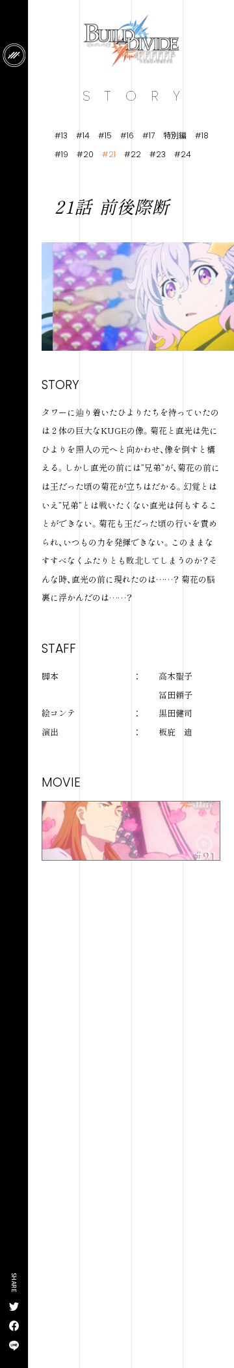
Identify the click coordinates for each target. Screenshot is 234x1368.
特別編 (175, 135)
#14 (83, 135)
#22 (132, 154)
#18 (202, 135)
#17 (148, 135)
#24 (182, 154)
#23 (158, 154)
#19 (61, 154)
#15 (105, 135)
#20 (85, 154)
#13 (61, 135)
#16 (127, 135)
